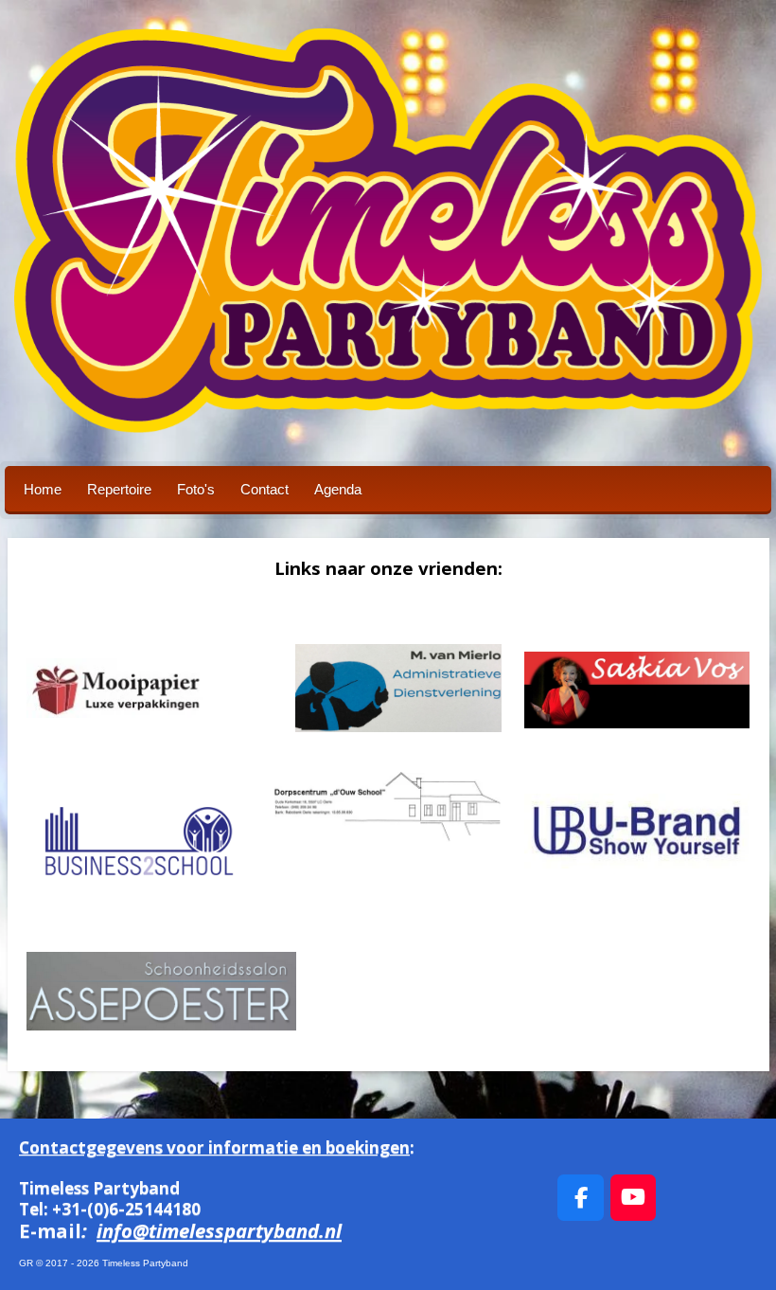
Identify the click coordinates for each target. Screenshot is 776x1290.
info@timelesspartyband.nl (219, 1230)
